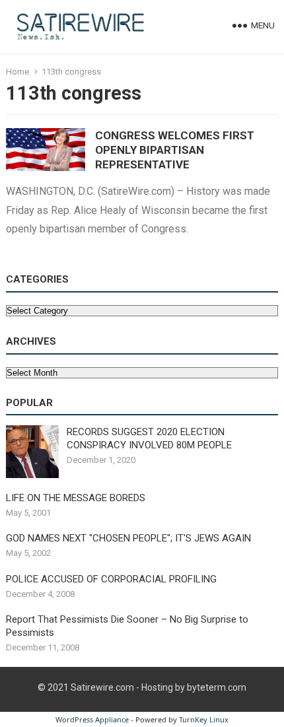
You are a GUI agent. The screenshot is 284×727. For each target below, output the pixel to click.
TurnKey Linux (204, 719)
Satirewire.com (102, 687)
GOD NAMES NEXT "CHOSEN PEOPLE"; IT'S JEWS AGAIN (128, 538)
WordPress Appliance (92, 719)
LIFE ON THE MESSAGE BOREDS (75, 498)
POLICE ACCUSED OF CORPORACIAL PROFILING (111, 579)
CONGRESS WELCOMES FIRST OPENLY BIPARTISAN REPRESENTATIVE (174, 150)
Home (17, 72)
